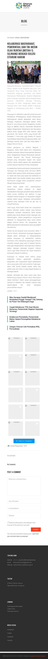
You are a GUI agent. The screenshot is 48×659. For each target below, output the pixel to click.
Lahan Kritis (11, 609)
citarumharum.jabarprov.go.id (23, 565)
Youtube (9, 640)
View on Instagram (25, 441)
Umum (17, 37)
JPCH (15, 291)
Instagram (10, 629)
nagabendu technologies (37, 656)
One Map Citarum (13, 611)
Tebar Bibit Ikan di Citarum (15, 585)
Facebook (10, 637)
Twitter (9, 633)
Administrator (24, 37)
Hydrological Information (15, 606)
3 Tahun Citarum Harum (15, 583)
